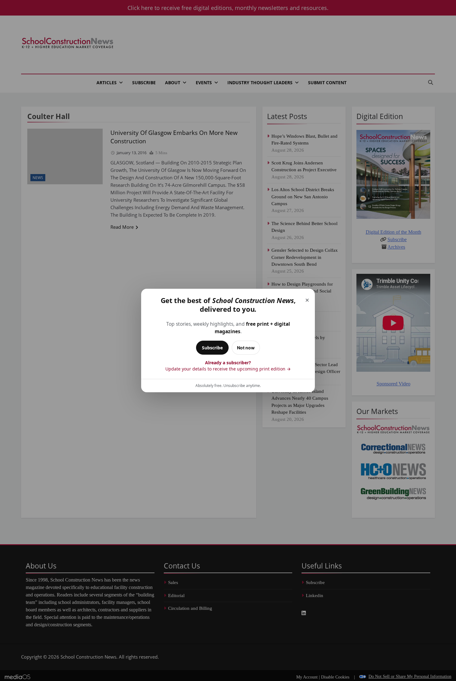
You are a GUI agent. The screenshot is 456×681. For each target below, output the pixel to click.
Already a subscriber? (228, 366)
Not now (246, 347)
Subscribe (212, 348)
